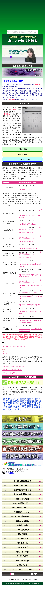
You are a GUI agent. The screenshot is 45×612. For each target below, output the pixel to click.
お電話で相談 (22, 149)
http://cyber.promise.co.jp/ (27, 241)
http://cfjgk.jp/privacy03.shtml (28, 248)
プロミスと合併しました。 (27, 257)
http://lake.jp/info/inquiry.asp (27, 224)
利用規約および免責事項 (30, 579)
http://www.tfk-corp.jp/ (25, 189)
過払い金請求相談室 (22, 40)
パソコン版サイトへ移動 (22, 159)
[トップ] (32, 574)
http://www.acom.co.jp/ (26, 232)
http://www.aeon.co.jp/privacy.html (29, 305)
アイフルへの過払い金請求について (14, 366)
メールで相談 (22, 154)
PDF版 (4, 353)
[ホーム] (12, 574)
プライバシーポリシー (14, 579)
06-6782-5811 (10, 473)
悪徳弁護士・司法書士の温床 (12, 370)
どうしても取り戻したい (10, 373)
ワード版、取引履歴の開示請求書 (13, 346)
